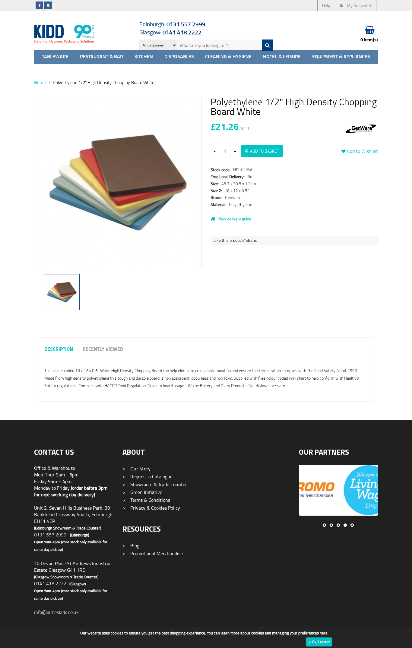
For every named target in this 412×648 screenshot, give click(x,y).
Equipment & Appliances (341, 56)
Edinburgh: (172, 24)
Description (58, 349)
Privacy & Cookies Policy (151, 507)
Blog (130, 545)
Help (326, 5)
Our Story (136, 468)
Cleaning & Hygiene (228, 56)
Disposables (179, 56)
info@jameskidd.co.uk (56, 612)
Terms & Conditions (146, 500)
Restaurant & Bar (101, 56)
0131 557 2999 (50, 534)
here (324, 633)
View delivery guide (234, 219)
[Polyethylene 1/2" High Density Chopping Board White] (117, 182)
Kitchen (144, 56)
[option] (117, 185)
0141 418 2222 (50, 583)
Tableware (55, 56)
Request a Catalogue (147, 476)
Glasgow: (170, 32)
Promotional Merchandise (152, 553)
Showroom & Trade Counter (154, 484)
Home (40, 82)
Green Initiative (142, 492)
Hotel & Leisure (282, 56)
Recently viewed (103, 349)
